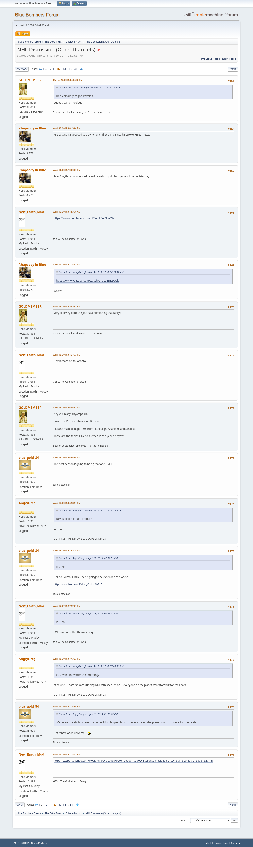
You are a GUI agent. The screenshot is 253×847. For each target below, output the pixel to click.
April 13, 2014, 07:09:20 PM (66, 605)
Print (232, 69)
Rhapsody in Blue (32, 128)
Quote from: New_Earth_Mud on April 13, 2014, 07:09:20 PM (91, 666)
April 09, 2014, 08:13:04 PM (66, 128)
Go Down (21, 69)
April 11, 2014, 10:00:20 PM (66, 169)
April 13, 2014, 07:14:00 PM (66, 706)
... (46, 69)
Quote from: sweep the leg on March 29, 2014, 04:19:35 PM (90, 87)
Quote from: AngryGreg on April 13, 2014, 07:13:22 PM (88, 714)
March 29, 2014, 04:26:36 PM (67, 79)
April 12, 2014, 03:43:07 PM (66, 306)
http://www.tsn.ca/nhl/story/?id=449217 (78, 584)
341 (76, 69)
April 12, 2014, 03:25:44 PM (66, 264)
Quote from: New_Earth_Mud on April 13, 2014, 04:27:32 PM (91, 510)
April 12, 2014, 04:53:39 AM (66, 211)
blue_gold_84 (29, 457)
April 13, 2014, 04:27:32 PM (66, 354)
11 (54, 69)
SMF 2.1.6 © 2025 (21, 843)
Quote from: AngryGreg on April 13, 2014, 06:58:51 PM (88, 558)
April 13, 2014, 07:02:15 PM (66, 550)
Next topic (229, 59)
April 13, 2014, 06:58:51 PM (66, 502)
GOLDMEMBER (30, 80)
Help (207, 842)
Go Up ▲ (235, 842)
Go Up (19, 804)
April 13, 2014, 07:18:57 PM (66, 754)
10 (50, 69)
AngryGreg (27, 503)
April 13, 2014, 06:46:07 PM (66, 407)
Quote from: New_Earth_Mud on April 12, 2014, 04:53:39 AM (91, 272)
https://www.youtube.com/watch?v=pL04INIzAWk (84, 218)
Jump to (185, 820)
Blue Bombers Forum (37, 14)
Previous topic (210, 59)
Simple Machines (39, 843)
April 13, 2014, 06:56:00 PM (66, 457)
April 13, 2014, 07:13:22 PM (66, 658)
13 (64, 69)
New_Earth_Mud (31, 212)
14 (68, 69)
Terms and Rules (220, 842)
